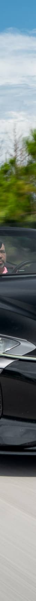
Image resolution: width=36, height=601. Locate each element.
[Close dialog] (33, 2)
